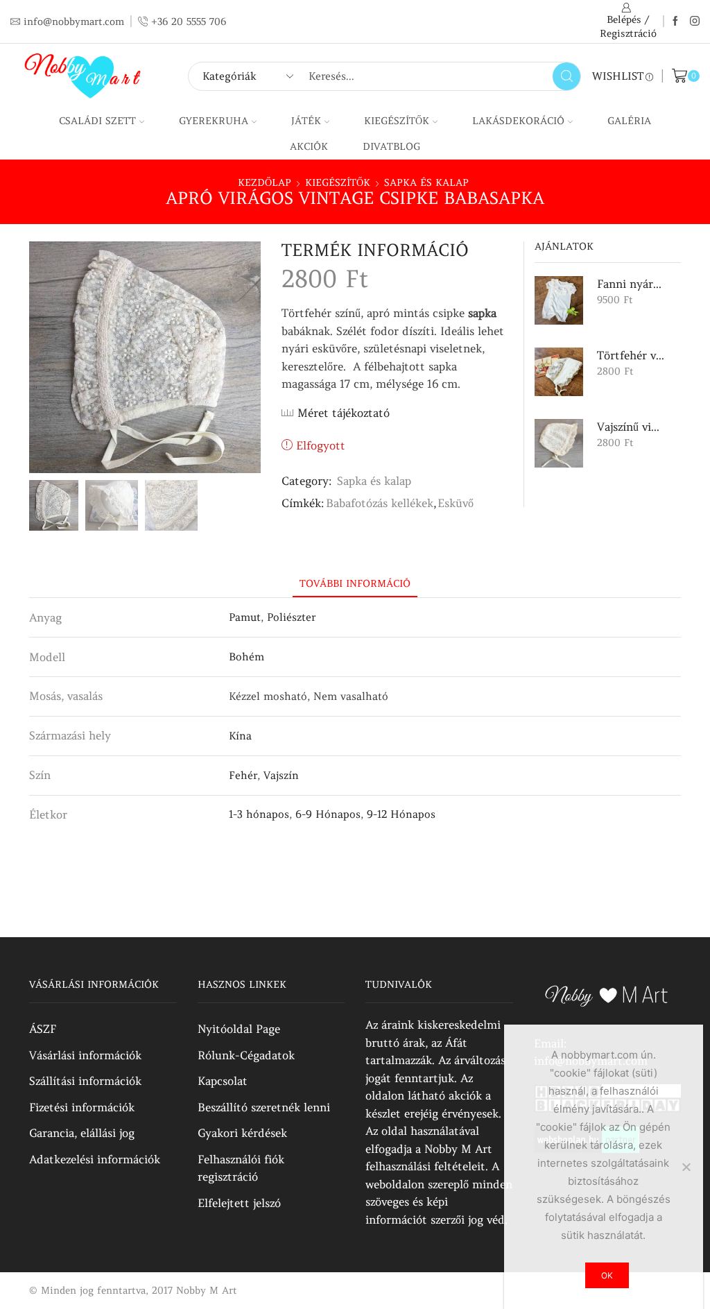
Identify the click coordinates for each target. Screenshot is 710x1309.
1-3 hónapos (259, 814)
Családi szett (97, 120)
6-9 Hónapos (328, 814)
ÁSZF (42, 1029)
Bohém (246, 656)
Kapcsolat (223, 1081)
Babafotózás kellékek (379, 503)
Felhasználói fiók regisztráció (241, 1168)
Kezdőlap (264, 182)
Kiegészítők (396, 120)
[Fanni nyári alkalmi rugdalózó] (559, 300)
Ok (607, 1275)
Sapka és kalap (426, 182)
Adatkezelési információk (94, 1159)
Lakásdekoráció (518, 120)
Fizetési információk (82, 1107)
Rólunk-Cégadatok (246, 1055)
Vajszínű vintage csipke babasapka (630, 427)
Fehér (243, 775)
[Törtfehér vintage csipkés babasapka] (559, 372)
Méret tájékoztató (343, 413)
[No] (686, 1167)
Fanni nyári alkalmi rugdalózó (630, 284)
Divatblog (391, 146)
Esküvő (456, 503)
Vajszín (281, 775)
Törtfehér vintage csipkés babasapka (630, 355)
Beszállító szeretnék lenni (264, 1107)
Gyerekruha (213, 120)
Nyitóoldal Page (239, 1029)
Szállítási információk (85, 1081)
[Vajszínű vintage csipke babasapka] (559, 443)
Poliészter (291, 617)
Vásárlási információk (85, 1055)
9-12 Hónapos (401, 814)
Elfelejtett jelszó (239, 1203)
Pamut (245, 617)
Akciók (309, 146)
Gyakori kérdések (242, 1133)
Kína (240, 735)
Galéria (629, 120)
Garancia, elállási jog (82, 1133)
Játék (306, 120)
